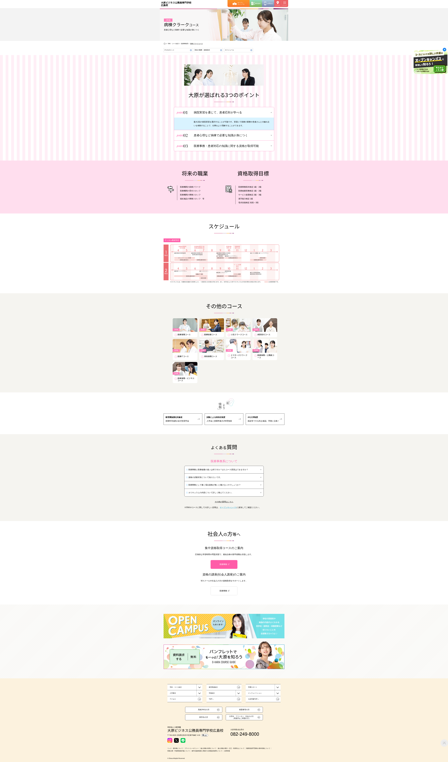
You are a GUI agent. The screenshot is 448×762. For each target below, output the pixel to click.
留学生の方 (203, 717)
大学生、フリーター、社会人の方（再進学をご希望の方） (241, 717)
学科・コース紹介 (173, 43)
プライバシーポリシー (192, 748)
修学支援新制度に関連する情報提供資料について (207, 751)
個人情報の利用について (208, 748)
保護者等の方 (244, 710)
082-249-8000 (244, 733)
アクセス (277, 5)
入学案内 (173, 693)
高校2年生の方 (203, 710)
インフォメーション (255, 693)
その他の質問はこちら (224, 501)
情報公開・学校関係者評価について (178, 751)
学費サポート (252, 687)
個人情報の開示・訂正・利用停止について (231, 748)
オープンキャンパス (241, 3)
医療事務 (223, 564)
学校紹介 (212, 693)
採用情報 (227, 751)
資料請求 (258, 3)
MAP (205, 735)
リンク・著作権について (175, 748)
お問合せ (270, 3)
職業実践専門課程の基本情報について (258, 748)
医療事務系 (184, 43)
